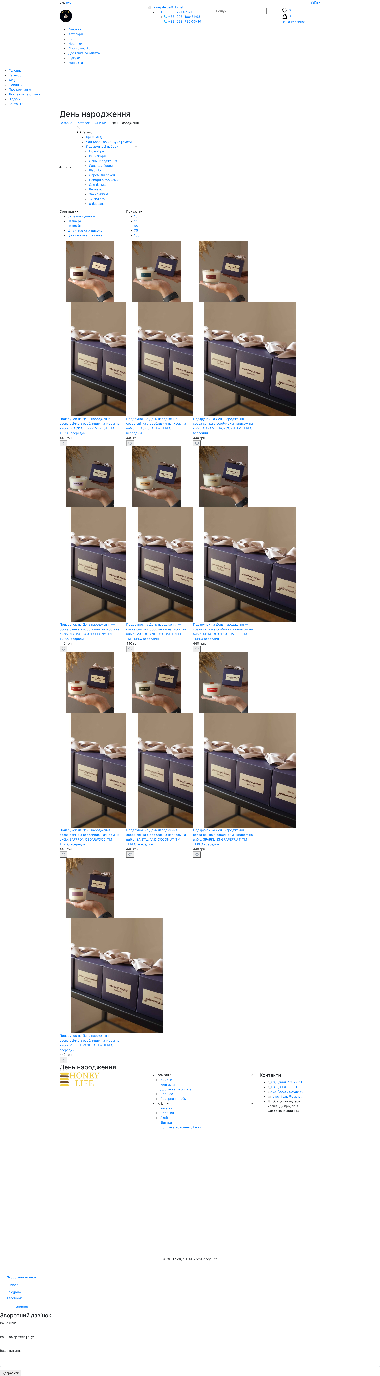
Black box (96, 170)
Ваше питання (11, 1351)
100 (137, 235)
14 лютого (96, 199)
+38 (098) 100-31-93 (183, 17)
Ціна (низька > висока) (85, 230)
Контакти (75, 63)
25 (136, 221)
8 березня (96, 204)
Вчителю (95, 189)
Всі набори (97, 156)
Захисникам (98, 194)
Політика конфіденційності (180, 1127)
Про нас (166, 1094)
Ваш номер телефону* (17, 1337)
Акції (71, 39)
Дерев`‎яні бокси (101, 175)
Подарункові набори (101, 146)
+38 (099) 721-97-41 (176, 12)
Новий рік (96, 151)
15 (136, 216)
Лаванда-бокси (100, 165)
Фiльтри (65, 167)
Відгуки (73, 58)
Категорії (75, 34)
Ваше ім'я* (8, 1323)
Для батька (97, 185)
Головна (74, 29)
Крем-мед (93, 137)
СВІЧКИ (100, 123)
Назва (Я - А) (77, 226)
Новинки (74, 44)
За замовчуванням (82, 216)
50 (136, 226)
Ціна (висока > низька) (85, 235)
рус (69, 2)
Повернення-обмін (174, 1099)
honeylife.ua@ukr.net (167, 7)
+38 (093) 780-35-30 (184, 21)
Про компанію (79, 48)
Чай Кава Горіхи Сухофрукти (108, 142)
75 (136, 230)
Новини (165, 1080)
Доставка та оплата (83, 53)
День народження (102, 161)
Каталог (83, 123)
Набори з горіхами (103, 180)
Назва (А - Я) (77, 221)
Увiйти (315, 2)
